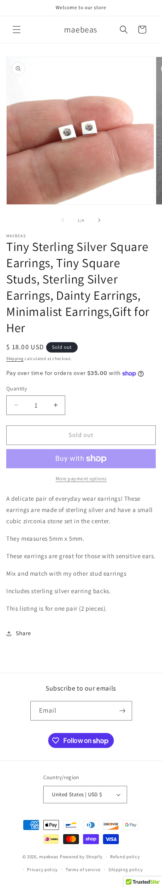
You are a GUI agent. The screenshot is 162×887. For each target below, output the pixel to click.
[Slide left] (63, 220)
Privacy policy (42, 869)
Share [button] (23, 633)
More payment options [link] (81, 478)
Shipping (15, 358)
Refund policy (125, 857)
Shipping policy (125, 869)
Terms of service (83, 869)
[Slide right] (99, 220)
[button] (16, 29)
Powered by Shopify (81, 857)
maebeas (49, 857)
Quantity (16, 388)
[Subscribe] (122, 711)
